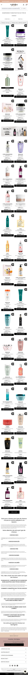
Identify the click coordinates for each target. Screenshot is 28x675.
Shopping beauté (5, 652)
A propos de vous (5, 649)
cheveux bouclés (4, 544)
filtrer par (7, 19)
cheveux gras (3, 571)
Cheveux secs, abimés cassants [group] (19, 22)
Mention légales (5, 662)
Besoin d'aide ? (4, 658)
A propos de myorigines (7, 655)
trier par (20, 19)
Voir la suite (14, 512)
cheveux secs (3, 537)
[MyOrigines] (14, 5)
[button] (25, 671)
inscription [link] (14, 644)
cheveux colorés (4, 565)
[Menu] (2, 5)
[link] (23, 5)
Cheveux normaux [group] (5, 22)
